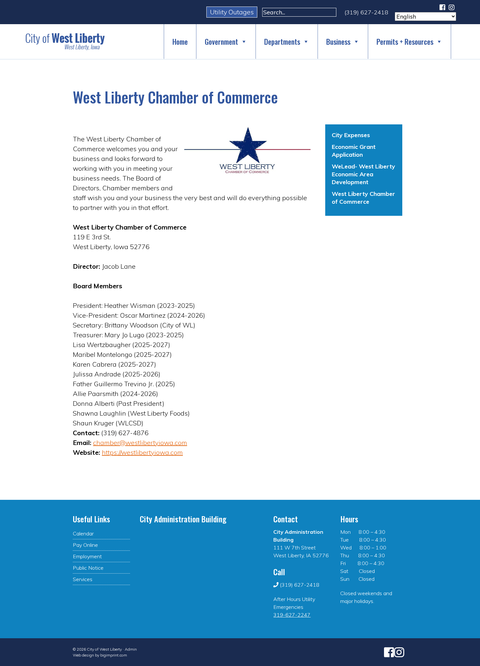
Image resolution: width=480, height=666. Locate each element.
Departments (282, 41)
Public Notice (88, 567)
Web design (83, 655)
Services (82, 579)
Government (221, 41)
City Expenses (351, 135)
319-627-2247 (292, 614)
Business (338, 41)
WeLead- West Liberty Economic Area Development (363, 174)
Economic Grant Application (354, 150)
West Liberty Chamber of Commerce (363, 197)
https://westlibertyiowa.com (142, 452)
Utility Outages (232, 12)
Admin (131, 649)
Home (180, 41)
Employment (87, 556)
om (182, 442)
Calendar (83, 533)
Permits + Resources (404, 41)
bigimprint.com (113, 655)
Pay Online (85, 545)
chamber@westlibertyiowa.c (135, 442)
